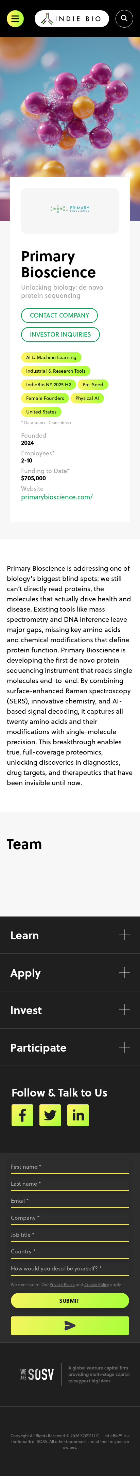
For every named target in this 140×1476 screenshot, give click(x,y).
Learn (24, 935)
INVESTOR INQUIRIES (60, 334)
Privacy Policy (62, 1284)
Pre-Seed (93, 384)
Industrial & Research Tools (55, 371)
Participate (38, 1047)
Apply (25, 972)
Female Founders (45, 398)
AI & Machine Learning (51, 357)
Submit (69, 1300)
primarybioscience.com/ (57, 496)
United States (41, 411)
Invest (26, 1010)
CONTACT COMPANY (59, 315)
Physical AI (87, 398)
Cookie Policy (96, 1284)
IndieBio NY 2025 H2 (48, 384)
